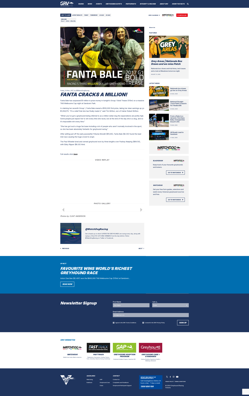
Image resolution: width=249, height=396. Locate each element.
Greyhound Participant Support (122, 385)
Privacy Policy (161, 322)
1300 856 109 (147, 386)
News (90, 4)
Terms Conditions (131, 322)
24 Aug (101, 15)
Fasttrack (89, 382)
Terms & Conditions (180, 381)
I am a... (155, 302)
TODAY (86, 15)
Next (141, 248)
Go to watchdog (174, 172)
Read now (67, 284)
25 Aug (108, 15)
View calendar (153, 15)
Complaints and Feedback (121, 382)
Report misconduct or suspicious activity (148, 377)
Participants (131, 4)
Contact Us (116, 379)
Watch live (182, 15)
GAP (101, 379)
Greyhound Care (105, 382)
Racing (81, 4)
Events (99, 4)
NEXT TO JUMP (65, 15)
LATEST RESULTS (77, 15)
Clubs (101, 385)
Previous (65, 248)
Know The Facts (178, 4)
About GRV (164, 4)
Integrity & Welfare (148, 4)
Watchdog (90, 379)
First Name (117, 302)
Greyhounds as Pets (114, 4)
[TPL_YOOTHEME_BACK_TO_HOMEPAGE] (67, 4)
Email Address (118, 312)
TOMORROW (93, 15)
